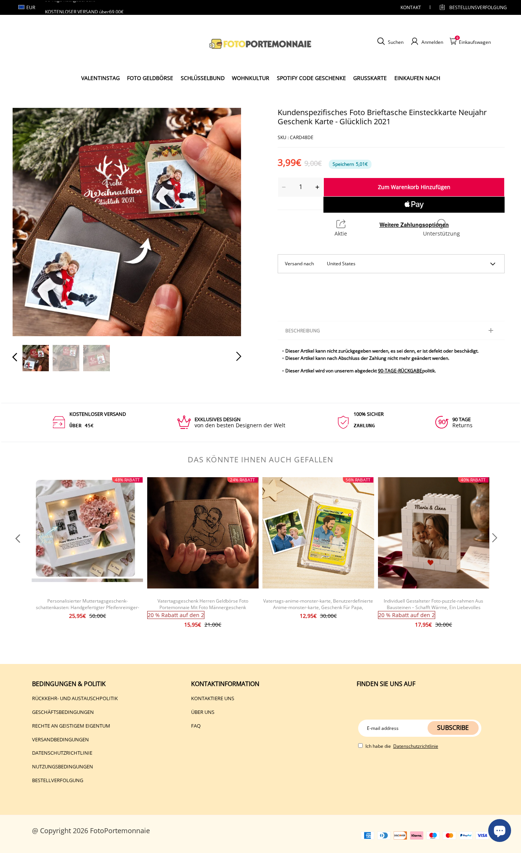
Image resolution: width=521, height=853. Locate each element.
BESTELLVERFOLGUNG (57, 780)
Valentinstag (100, 78)
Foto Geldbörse (150, 78)
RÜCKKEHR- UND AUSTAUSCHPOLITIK (75, 698)
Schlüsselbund (203, 78)
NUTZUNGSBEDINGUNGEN (62, 766)
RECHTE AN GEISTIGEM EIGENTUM (71, 725)
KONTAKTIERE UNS (212, 698)
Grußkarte (370, 78)
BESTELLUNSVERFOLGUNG (471, 7)
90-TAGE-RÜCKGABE (400, 370)
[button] (30, 222)
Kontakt (410, 7)
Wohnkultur (250, 78)
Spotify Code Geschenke (311, 78)
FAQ (196, 725)
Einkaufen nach (417, 78)
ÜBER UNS (202, 712)
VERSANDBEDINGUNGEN (60, 739)
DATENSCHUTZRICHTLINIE (62, 752)
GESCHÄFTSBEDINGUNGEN (63, 712)
